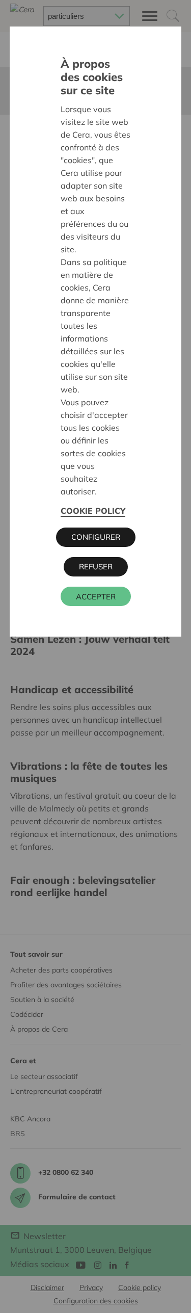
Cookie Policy (93, 511)
